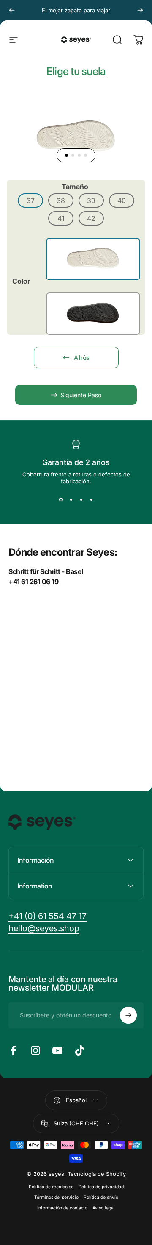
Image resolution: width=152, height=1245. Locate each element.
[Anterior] (12, 10)
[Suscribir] (128, 1015)
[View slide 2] (71, 500)
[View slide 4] (91, 500)
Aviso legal (103, 1208)
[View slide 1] (61, 500)
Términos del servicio (56, 1197)
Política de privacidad (101, 1186)
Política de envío (101, 1197)
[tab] (66, 155)
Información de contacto (62, 1208)
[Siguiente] (140, 10)
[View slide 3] (81, 500)
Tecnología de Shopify (97, 1173)
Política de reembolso (51, 1186)
